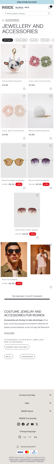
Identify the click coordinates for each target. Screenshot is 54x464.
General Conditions (17, 461)
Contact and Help (27, 395)
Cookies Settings (38, 459)
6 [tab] (10, 145)
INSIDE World (27, 411)
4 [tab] (7, 46)
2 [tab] (5, 46)
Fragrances (27, 356)
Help (27, 403)
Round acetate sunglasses (13, 180)
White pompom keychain (39, 131)
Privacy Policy (14, 459)
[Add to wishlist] (24, 46)
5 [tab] (9, 145)
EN (35, 437)
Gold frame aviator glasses (26, 230)
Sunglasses (21, 40)
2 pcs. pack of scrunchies (40, 81)
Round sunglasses (9, 279)
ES (25, 437)
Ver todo (7, 40)
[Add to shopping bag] (24, 89)
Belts (8, 356)
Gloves (34, 40)
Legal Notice (30, 461)
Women (20, 7)
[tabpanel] (27, 210)
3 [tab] (6, 46)
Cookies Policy (25, 459)
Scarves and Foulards (17, 347)
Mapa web (40, 461)
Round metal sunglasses (39, 180)
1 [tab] (3, 46)
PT (30, 437)
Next (24, 61)
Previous (3, 61)
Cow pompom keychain (12, 81)
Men (27, 7)
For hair (45, 40)
